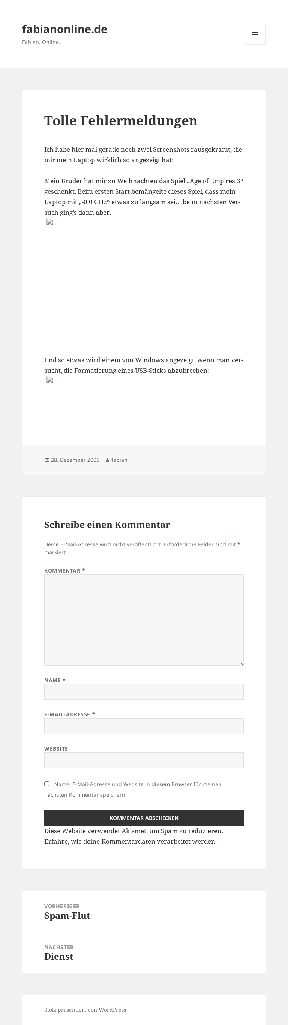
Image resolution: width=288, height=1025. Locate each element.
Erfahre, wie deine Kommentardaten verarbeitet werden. (130, 841)
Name (55, 680)
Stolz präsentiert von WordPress (85, 1009)
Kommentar (64, 570)
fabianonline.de (64, 28)
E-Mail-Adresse (69, 714)
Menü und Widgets (255, 44)
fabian (119, 459)
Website (56, 748)
